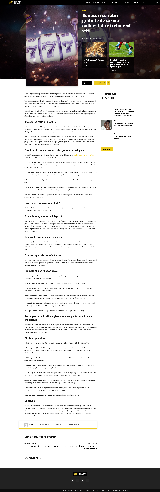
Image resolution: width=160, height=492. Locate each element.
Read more (87, 65)
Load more (106, 149)
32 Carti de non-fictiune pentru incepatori (41, 446)
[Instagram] (77, 480)
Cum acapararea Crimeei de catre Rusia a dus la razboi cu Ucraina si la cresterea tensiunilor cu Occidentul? (124, 112)
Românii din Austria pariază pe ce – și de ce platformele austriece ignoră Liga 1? (119, 63)
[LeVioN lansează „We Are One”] (94, 49)
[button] (144, 2)
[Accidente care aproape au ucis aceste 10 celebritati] (106, 125)
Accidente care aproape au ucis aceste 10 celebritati (123, 124)
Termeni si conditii (105, 490)
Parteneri (70, 490)
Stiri (84, 10)
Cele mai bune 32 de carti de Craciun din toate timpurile (81, 447)
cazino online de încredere (53, 411)
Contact (127, 490)
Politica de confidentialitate (91, 490)
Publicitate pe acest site (117, 490)
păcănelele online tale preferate (84, 155)
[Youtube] (87, 480)
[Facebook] (72, 480)
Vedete (116, 120)
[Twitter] (82, 480)
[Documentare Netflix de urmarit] (106, 138)
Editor (34, 425)
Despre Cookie (78, 490)
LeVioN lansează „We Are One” (94, 61)
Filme (116, 133)
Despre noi (63, 490)
